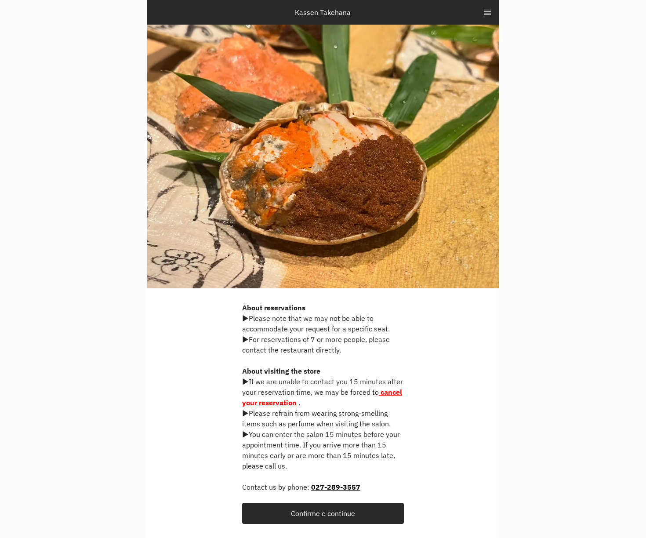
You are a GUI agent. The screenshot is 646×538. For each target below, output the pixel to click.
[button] (323, 513)
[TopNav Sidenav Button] (487, 12)
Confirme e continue (323, 513)
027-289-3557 (335, 487)
